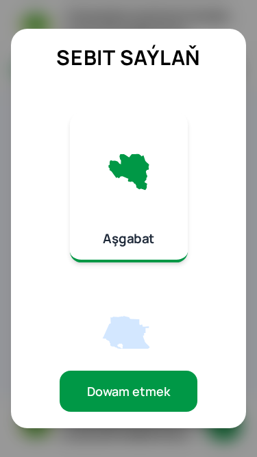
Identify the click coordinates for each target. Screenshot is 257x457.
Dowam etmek (128, 391)
